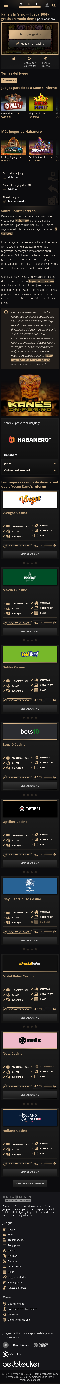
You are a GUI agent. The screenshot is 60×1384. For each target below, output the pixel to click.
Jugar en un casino (41, 281)
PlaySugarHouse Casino (22, 899)
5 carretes (9, 80)
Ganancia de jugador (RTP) (17, 185)
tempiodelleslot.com (41, 1376)
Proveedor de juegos (14, 173)
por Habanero (46, 19)
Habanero (22, 220)
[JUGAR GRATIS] (13, 101)
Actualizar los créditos (30, 64)
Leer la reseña (46, 64)
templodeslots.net (30, 1379)
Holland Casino (15, 1131)
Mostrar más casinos (30, 1183)
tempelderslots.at (22, 1373)
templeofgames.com (46, 1373)
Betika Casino (14, 667)
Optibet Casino (15, 822)
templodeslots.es (17, 1376)
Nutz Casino (12, 1053)
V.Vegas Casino (15, 513)
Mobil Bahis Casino (18, 976)
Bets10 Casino (14, 744)
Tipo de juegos (11, 197)
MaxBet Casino (15, 590)
